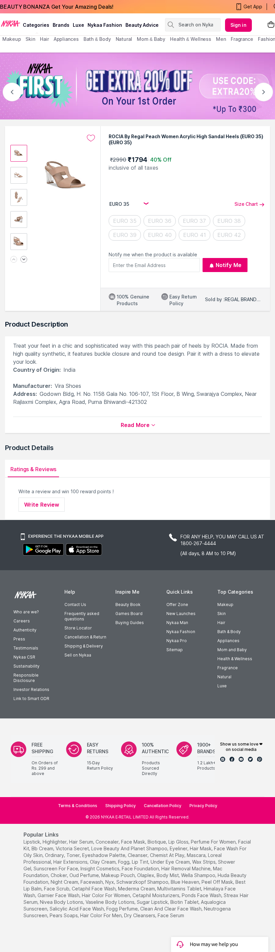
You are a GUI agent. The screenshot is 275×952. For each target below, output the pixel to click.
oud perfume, (84, 875)
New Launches (181, 613)
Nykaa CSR (24, 657)
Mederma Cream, (137, 888)
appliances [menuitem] (66, 39)
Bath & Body (229, 631)
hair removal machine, (186, 868)
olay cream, (103, 862)
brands (61, 25)
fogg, (124, 862)
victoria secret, (73, 848)
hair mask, (201, 848)
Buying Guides (129, 622)
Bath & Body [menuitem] (97, 39)
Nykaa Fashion (105, 25)
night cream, (65, 882)
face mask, (133, 842)
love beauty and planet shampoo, (129, 848)
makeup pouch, (118, 875)
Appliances (228, 640)
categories (36, 25)
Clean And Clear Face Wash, (171, 909)
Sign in (238, 25)
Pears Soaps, (64, 915)
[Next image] (23, 260)
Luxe (222, 685)
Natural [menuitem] (124, 39)
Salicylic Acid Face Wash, (77, 909)
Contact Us (75, 604)
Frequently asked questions (81, 616)
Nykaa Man (177, 622)
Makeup (225, 604)
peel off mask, (218, 882)
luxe (78, 25)
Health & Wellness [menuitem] (190, 39)
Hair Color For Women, (106, 895)
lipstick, (32, 842)
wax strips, (204, 862)
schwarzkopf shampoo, (142, 882)
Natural (224, 676)
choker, (59, 875)
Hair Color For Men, (101, 915)
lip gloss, (178, 842)
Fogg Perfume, (122, 909)
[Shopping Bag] (271, 24)
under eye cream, (171, 862)
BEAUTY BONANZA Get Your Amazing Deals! (56, 6)
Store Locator (78, 627)
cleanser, (138, 855)
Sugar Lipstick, (153, 902)
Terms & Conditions (77, 805)
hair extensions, (71, 862)
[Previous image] (13, 260)
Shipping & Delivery (83, 645)
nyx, (110, 882)
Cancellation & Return (85, 636)
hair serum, (81, 842)
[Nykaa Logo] (10, 23)
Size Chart (246, 204)
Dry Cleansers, (140, 915)
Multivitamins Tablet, (179, 888)
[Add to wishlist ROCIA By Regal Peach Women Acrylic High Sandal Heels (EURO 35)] (91, 138)
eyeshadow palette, (104, 855)
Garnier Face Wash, (59, 895)
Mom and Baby (232, 649)
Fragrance (227, 667)
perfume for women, (214, 842)
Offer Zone (177, 604)
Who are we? (26, 611)
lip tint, (140, 862)
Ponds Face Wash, (202, 895)
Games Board (129, 613)
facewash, (92, 882)
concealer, (108, 842)
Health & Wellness (234, 658)
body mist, (168, 875)
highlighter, (55, 842)
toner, (73, 855)
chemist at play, (167, 855)
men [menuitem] (221, 39)
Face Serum (171, 915)
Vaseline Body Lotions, (110, 902)
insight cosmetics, (100, 868)
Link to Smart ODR (31, 698)
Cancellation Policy (162, 805)
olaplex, (146, 875)
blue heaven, (185, 882)
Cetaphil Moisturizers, (156, 895)
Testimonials (25, 648)
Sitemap (174, 649)
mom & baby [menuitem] (151, 39)
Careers (21, 620)
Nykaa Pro (176, 640)
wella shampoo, (198, 875)
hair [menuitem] (44, 39)
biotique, (157, 842)
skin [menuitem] (30, 39)
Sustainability (26, 666)
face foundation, (141, 868)
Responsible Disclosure (26, 678)
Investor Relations (31, 689)
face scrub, (57, 888)
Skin (221, 613)
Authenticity (25, 629)
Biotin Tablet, (185, 902)
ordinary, (55, 855)
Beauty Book (128, 604)
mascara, (197, 855)
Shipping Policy (120, 805)
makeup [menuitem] (11, 39)
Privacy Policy (203, 805)
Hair (221, 622)
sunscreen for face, (56, 868)
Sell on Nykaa (77, 655)
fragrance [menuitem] (242, 39)
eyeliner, (179, 848)
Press (19, 638)
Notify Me (228, 265)
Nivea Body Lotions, (62, 902)
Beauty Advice (142, 25)
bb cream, (43, 848)
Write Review (41, 504)
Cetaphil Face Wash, (94, 888)
